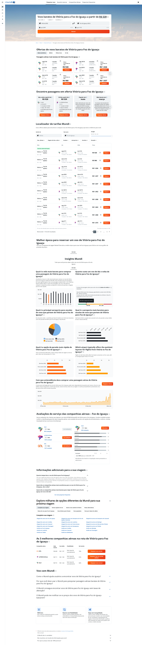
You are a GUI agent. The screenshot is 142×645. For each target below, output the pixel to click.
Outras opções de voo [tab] (57, 507)
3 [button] (100, 232)
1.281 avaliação (48, 448)
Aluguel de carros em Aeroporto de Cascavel (97, 518)
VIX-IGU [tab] (74, 252)
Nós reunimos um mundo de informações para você (52, 638)
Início (37, 42)
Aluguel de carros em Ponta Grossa (70, 524)
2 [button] (97, 232)
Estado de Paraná (47, 42)
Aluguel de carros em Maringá (93, 522)
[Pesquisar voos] (2, 6)
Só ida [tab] (66, 53)
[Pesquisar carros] (2, 13)
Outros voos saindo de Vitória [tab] (73, 507)
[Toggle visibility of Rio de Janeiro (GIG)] (49, 339)
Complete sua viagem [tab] (43, 507)
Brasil (41, 42)
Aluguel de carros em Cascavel (44, 524)
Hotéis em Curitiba (66, 528)
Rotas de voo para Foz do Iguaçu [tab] (46, 511)
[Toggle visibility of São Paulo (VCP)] (59, 341)
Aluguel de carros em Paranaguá (45, 526)
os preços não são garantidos (67, 631)
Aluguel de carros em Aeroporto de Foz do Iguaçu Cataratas (72, 519)
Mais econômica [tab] (42, 53)
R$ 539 (103, 16)
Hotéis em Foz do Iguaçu (43, 528)
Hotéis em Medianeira (67, 532)
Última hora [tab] (59, 53)
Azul (45, 427)
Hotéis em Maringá (91, 528)
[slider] (112, 136)
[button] (2, 2)
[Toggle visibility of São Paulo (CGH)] (48, 341)
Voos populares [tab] (77, 511)
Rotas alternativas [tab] (89, 507)
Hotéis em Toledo (41, 532)
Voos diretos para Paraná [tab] (63, 511)
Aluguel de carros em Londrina (69, 522)
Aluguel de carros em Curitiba (44, 522)
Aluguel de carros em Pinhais (93, 526)
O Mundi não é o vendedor (44, 635)
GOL (45, 443)
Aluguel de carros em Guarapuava (70, 526)
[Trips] (2, 23)
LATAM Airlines (48, 435)
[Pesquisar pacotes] (2, 16)
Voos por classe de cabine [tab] (91, 511)
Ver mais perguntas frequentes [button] (62, 495)
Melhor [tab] (51, 53)
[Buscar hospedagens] (2, 9)
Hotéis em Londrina (42, 530)
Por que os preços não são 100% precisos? (49, 641)
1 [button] (94, 232)
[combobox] (42, 20)
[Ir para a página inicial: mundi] (10, 2)
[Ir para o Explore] (2, 19)
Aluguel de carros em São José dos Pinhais (97, 524)
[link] (45, 115)
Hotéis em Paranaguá (91, 530)
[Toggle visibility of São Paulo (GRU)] (59, 339)
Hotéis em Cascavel (66, 530)
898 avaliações (47, 431)
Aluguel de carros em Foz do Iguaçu (46, 518)
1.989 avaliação (48, 439)
